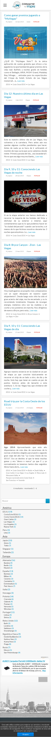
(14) (21, 517)
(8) (10, 644)
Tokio (6, 545)
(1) (12, 548)
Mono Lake (41, 473)
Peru (5, 530)
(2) (12, 552)
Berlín (6, 565)
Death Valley (38, 470)
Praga (6, 644)
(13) (11, 571)
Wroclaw (7, 609)
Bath (6, 623)
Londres (7, 626)
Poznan (7, 604)
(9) (19, 634)
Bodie (30, 470)
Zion (16, 316)
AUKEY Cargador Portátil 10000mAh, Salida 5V (23, 661)
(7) (10, 545)
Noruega (7, 593)
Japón (5, 540)
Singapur (6, 548)
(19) (10, 511)
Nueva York (8, 527)
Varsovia (7, 606)
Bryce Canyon (33, 314)
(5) (20, 514)
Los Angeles (30, 473)
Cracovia (7, 599)
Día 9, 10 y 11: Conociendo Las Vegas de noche (22, 171)
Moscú (6, 650)
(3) (15, 519)
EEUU (8, 84)
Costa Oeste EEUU (19, 84)
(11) (13, 612)
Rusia (5, 647)
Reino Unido (8, 620)
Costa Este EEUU (11, 514)
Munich (7, 568)
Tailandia (7, 552)
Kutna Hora (8, 641)
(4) (11, 563)
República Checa (10, 634)
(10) (10, 540)
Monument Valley (12, 475)
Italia (5, 589)
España (6, 571)
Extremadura (9, 584)
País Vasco (8, 586)
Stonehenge (9, 631)
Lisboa (6, 615)
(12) (16, 620)
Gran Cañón (10, 473)
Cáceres (7, 579)
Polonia (6, 596)
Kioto (6, 543)
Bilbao (6, 576)
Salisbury (7, 628)
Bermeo (7, 574)
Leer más (21, 81)
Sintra (6, 617)
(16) (13, 560)
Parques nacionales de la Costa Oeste (19, 478)
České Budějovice (11, 637)
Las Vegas (31, 84)
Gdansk (7, 601)
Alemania (7, 560)
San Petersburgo (11, 652)
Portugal (6, 612)
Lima (6, 533)
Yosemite (21, 480)
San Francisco (11, 480)
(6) (12, 599)
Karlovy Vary (9, 639)
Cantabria (8, 581)
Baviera (7, 563)
